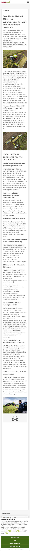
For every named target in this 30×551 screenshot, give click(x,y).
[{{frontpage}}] (5, 2)
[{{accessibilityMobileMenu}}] (28, 2)
